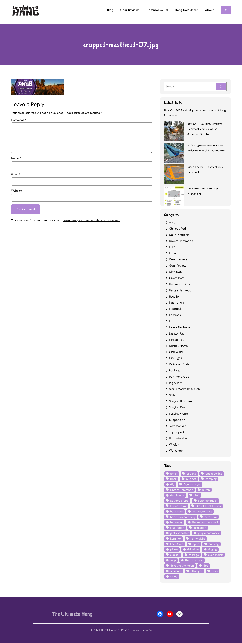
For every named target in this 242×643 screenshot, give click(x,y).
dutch (206, 490)
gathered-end (179, 501)
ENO (172, 247)
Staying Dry (177, 407)
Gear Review (177, 265)
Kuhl (172, 321)
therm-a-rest (194, 560)
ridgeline (193, 549)
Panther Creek (179, 377)
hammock (176, 511)
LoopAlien (176, 544)
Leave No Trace (179, 327)
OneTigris (175, 358)
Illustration (176, 302)
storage (194, 555)
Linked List (176, 340)
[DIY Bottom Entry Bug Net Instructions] (174, 196)
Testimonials (177, 426)
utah (215, 571)
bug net (191, 479)
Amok (173, 222)
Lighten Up (176, 333)
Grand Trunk (178, 506)
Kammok (175, 315)
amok (173, 473)
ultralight (196, 571)
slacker (174, 555)
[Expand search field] (226, 10)
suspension (215, 555)
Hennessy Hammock (205, 522)
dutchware (177, 495)
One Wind (176, 352)
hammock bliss (202, 511)
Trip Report (176, 432)
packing (214, 544)
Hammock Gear (179, 284)
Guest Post (176, 278)
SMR (172, 395)
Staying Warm (178, 414)
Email (15, 174)
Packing (174, 370)
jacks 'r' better (179, 533)
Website (16, 190)
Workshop (176, 450)
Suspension (177, 420)
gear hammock (207, 501)
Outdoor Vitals (179, 364)
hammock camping (182, 517)
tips (205, 565)
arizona (191, 473)
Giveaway (175, 272)
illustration (177, 528)
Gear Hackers (178, 259)
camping (211, 479)
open (196, 544)
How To (174, 296)
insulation (199, 528)
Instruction (176, 309)
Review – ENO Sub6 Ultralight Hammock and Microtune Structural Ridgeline (204, 129)
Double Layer (192, 484)
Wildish (174, 444)
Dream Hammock (181, 241)
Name (16, 158)
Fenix (172, 253)
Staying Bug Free (180, 401)
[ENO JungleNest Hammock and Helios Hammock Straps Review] (174, 153)
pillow (174, 549)
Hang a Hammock (181, 290)
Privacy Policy (130, 630)
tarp (173, 560)
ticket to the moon (182, 565)
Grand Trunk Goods (208, 506)
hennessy (176, 522)
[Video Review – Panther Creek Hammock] (174, 175)
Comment (18, 120)
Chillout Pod (177, 228)
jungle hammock (208, 533)
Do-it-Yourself (179, 235)
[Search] (221, 86)
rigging (212, 549)
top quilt (175, 571)
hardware (210, 517)
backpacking (214, 473)
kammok (175, 538)
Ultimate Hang (178, 438)
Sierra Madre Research (184, 389)
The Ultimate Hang (72, 613)
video (173, 576)
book (173, 479)
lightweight (198, 538)
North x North (178, 346)
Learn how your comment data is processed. (91, 220)
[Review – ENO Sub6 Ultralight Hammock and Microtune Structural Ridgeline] (174, 131)
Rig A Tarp (175, 383)
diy (172, 484)
